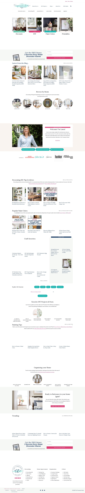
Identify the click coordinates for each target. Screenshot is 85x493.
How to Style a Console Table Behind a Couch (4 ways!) (33, 204)
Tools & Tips (66, 473)
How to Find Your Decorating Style (36, 183)
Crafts (27, 480)
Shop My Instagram (67, 478)
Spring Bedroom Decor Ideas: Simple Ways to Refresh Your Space (55, 252)
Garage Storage (54, 473)
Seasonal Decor (29, 477)
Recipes (71, 1)
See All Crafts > (44, 280)
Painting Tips (41, 472)
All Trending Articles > (67, 415)
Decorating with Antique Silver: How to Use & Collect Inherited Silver (34, 82)
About (66, 1)
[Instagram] (42, 490)
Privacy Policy (20, 490)
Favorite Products (57, 11)
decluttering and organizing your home (46, 372)
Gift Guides (65, 6)
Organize (65, 11)
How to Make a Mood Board (50, 183)
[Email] (44, 490)
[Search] (53, 292)
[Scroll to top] (83, 489)
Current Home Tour (68, 480)
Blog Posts (13, 490)
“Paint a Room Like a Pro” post (40, 328)
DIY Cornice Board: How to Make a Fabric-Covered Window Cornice (65, 82)
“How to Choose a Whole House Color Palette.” (63, 326)
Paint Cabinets (42, 478)
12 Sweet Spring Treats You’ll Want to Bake (66, 251)
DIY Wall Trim (41, 477)
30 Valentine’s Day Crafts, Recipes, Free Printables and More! (17, 273)
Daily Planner (54, 478)
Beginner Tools (42, 475)
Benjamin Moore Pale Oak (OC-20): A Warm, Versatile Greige (18, 232)
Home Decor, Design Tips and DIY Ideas (12, 488)
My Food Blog (14, 491)
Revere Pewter (62, 212)
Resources (41, 480)
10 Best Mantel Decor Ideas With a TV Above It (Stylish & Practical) (18, 435)
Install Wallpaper (42, 473)
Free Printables (67, 475)
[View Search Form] (71, 6)
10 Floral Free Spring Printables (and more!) (66, 271)
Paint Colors (28, 473)
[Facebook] (40, 490)
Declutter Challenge (55, 472)
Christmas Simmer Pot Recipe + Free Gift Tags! (17, 255)
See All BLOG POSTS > (68, 63)
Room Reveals (48, 11)
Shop (69, 1)
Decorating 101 (31, 11)
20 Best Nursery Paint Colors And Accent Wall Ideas (64, 232)
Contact (7, 490)
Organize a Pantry (54, 477)
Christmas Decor (54, 475)
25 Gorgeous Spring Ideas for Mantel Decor (55, 271)
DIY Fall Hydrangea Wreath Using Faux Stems (29, 255)
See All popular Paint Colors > (66, 210)
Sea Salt (68, 212)
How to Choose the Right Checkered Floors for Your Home (49, 204)
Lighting (28, 475)
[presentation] (19, 72)
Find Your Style (67, 477)
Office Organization (55, 480)
